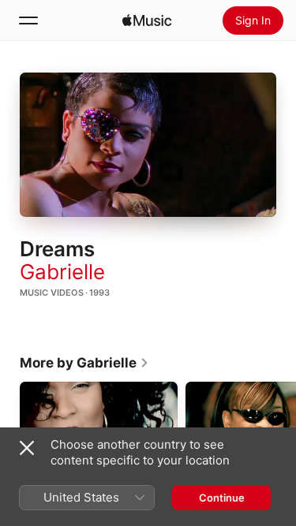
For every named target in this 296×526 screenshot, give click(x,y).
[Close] (27, 448)
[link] (84, 362)
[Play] (148, 144)
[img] (146, 20)
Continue (222, 497)
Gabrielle (62, 271)
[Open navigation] (28, 20)
